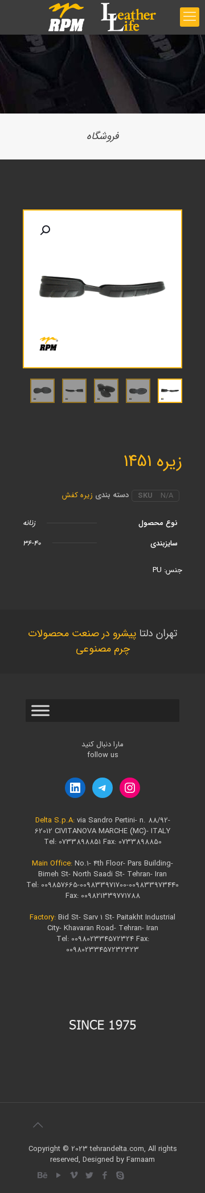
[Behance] (43, 1176)
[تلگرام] (102, 788)
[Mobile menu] (189, 17)
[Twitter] (89, 1176)
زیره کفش (77, 495)
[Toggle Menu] (40, 710)
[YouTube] (58, 1176)
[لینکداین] (75, 788)
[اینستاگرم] (130, 788)
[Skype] (120, 1176)
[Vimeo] (74, 1176)
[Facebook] (104, 1176)
